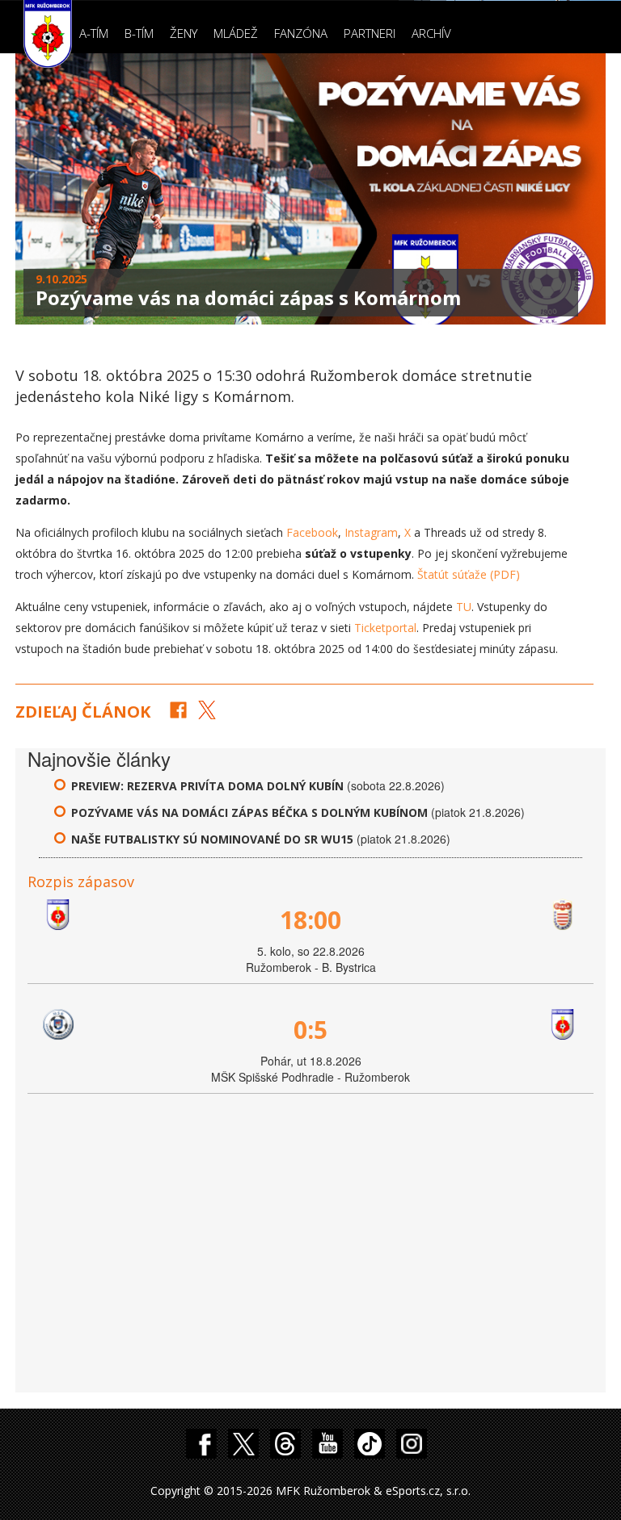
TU (463, 606)
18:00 (310, 919)
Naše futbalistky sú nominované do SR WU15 (212, 839)
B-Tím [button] (139, 33)
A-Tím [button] (93, 33)
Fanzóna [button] (300, 33)
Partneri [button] (369, 33)
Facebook (312, 532)
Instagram (371, 532)
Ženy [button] (183, 33)
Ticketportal (385, 627)
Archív (431, 33)
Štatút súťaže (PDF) (468, 574)
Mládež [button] (235, 33)
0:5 (310, 1029)
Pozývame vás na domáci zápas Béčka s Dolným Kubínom (249, 812)
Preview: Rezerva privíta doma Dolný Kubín (209, 785)
